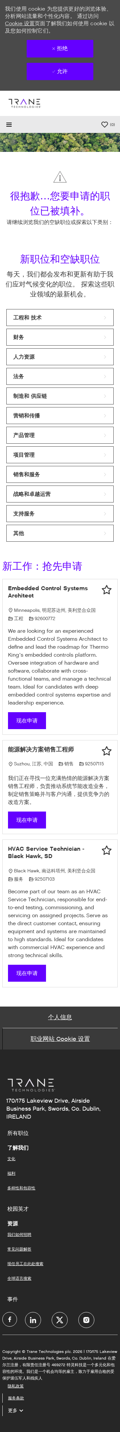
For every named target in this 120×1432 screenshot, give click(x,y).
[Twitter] (60, 1320)
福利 (11, 1173)
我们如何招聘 (19, 1234)
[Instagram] (86, 1320)
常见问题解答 (19, 1249)
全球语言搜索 (19, 1278)
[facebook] (9, 1319)
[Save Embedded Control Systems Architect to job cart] (106, 590)
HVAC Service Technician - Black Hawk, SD (46, 852)
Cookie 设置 (20, 23)
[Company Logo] (24, 103)
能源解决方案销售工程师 (41, 749)
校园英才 (18, 1209)
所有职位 (18, 1133)
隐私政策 (16, 1385)
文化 (11, 1158)
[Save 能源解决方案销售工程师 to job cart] (106, 751)
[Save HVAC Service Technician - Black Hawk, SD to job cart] (106, 850)
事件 (12, 1299)
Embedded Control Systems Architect (48, 592)
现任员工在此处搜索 (25, 1263)
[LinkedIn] (33, 1320)
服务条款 (16, 1397)
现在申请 (27, 720)
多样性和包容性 (21, 1187)
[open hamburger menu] (9, 125)
